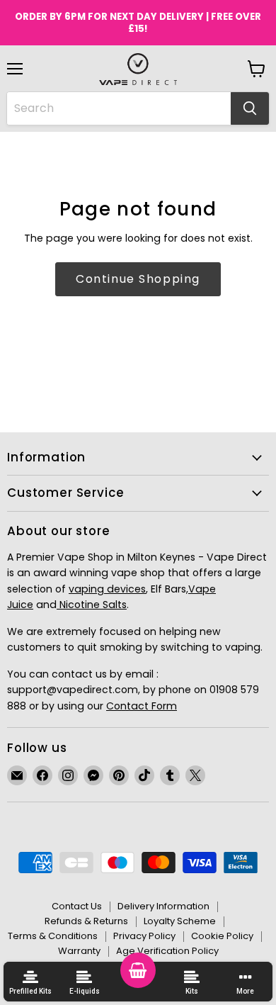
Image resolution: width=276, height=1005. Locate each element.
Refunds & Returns (86, 921)
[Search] (250, 108)
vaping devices (107, 589)
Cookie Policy (222, 936)
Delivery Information (163, 906)
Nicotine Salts (92, 604)
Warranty (79, 951)
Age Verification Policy (167, 951)
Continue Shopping (138, 279)
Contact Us (77, 906)
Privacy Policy (144, 936)
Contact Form (141, 706)
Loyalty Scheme (180, 921)
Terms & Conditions (53, 936)
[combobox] (119, 108)
